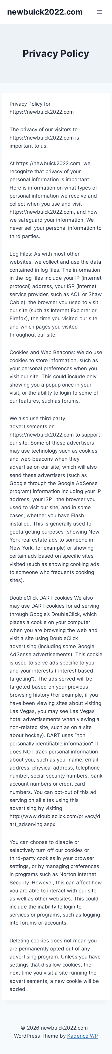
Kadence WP (82, 1036)
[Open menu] (99, 11)
